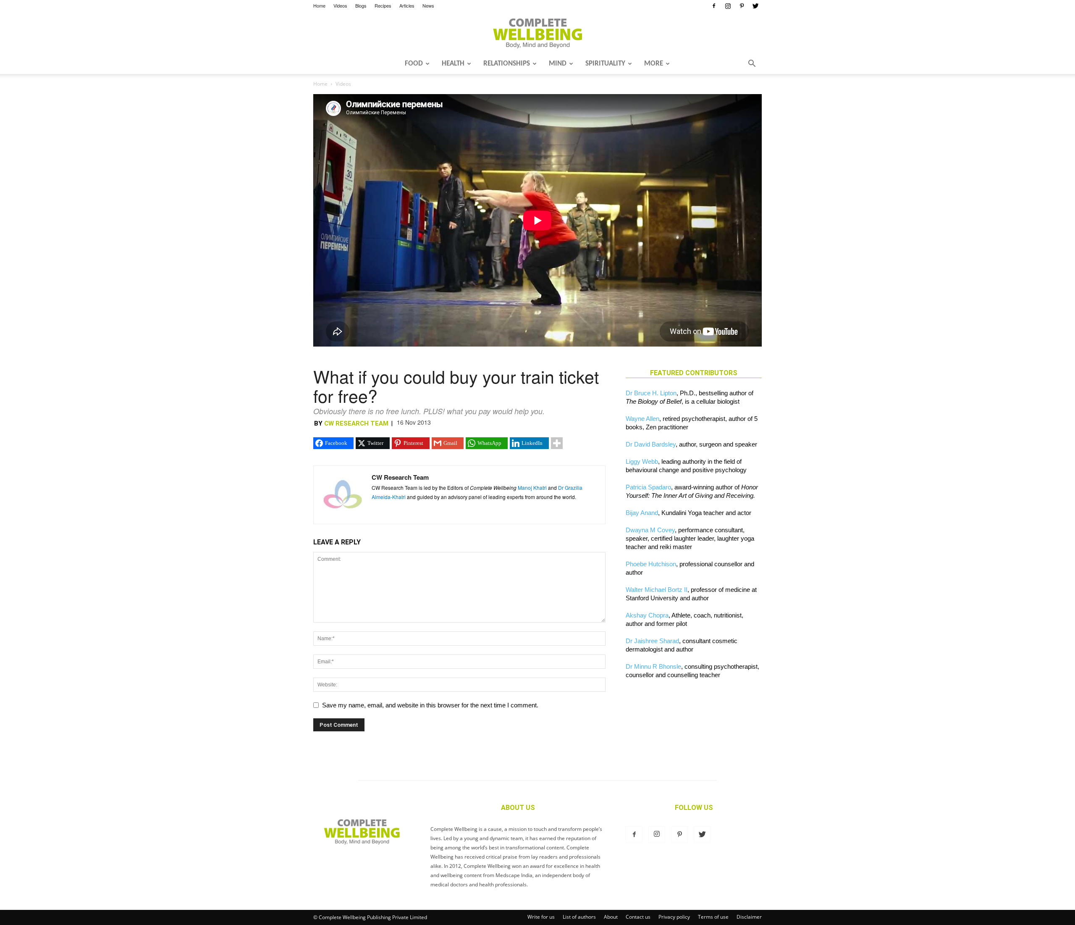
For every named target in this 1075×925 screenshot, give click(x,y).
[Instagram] (727, 6)
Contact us (638, 916)
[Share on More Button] (557, 443)
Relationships (506, 63)
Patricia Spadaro (648, 487)
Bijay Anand (642, 512)
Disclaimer (749, 916)
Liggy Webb (642, 461)
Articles (406, 5)
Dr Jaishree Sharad (652, 640)
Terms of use (713, 916)
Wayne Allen (642, 418)
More (653, 63)
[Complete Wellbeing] (537, 33)
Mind (557, 63)
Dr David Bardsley (651, 444)
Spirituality (605, 63)
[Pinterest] (741, 6)
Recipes (383, 5)
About (611, 916)
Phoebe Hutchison (651, 564)
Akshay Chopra (647, 615)
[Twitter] (755, 6)
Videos (340, 5)
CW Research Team (356, 423)
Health (453, 63)
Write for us (541, 916)
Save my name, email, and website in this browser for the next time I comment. (430, 705)
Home (319, 5)
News (428, 5)
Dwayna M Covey (650, 529)
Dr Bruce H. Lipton (651, 393)
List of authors (579, 916)
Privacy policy (674, 916)
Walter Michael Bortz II (656, 589)
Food (414, 63)
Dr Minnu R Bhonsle (653, 666)
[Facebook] (714, 6)
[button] (752, 64)
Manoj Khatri (532, 487)
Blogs (361, 5)
